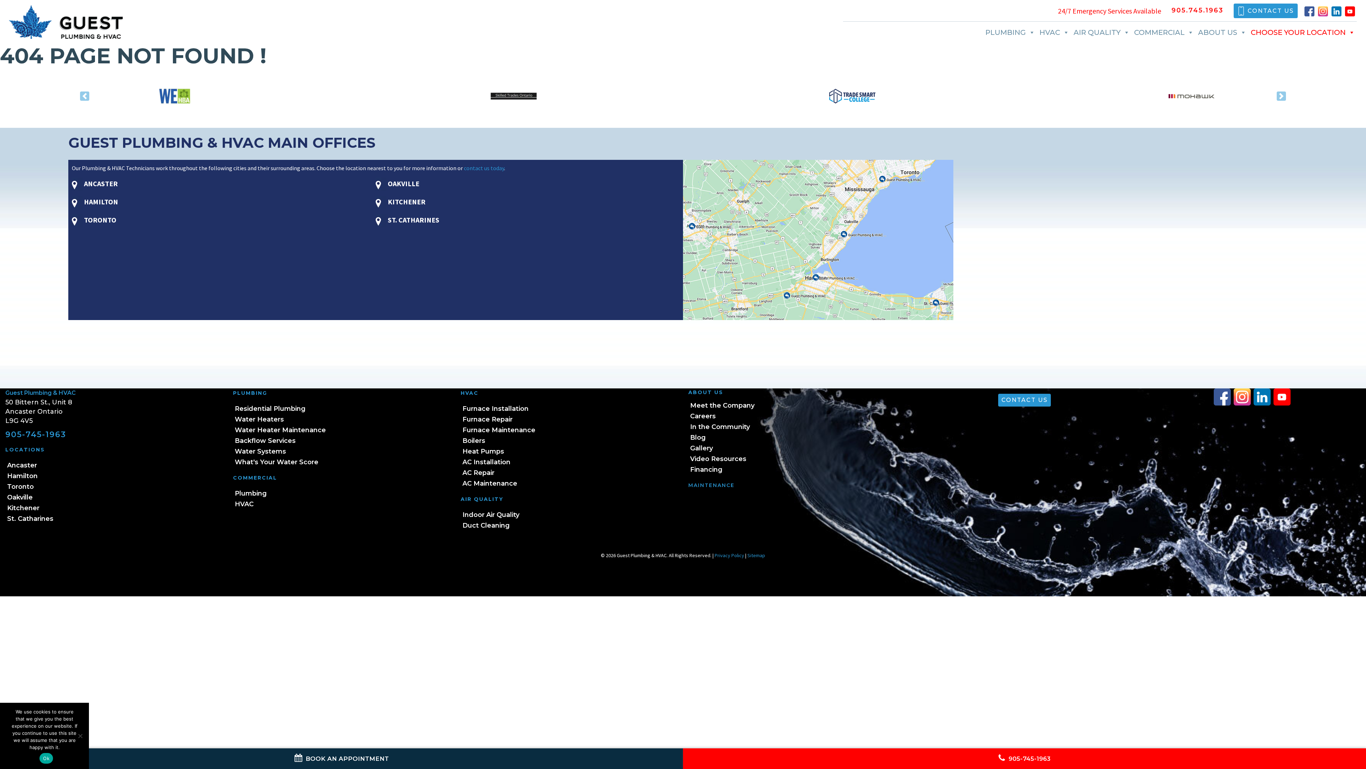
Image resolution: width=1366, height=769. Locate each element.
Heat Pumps (483, 451)
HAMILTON (100, 201)
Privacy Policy (729, 555)
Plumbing (1005, 32)
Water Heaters (259, 419)
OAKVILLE (402, 183)
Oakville (20, 497)
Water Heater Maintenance (280, 430)
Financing (706, 470)
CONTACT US (1271, 10)
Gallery (701, 448)
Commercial (1159, 32)
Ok (46, 758)
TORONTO (99, 219)
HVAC (1049, 32)
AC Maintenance (489, 483)
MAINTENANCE (711, 485)
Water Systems (260, 451)
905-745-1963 (35, 434)
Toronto (20, 487)
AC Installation (486, 462)
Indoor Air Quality (490, 515)
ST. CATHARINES (412, 219)
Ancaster (22, 465)
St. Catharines (30, 519)
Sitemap (756, 555)
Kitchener (23, 508)
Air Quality (1097, 32)
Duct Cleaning (486, 525)
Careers (703, 416)
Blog (698, 437)
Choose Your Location (1298, 32)
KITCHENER (405, 201)
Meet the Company (722, 405)
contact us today (484, 168)
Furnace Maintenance (498, 430)
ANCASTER (100, 183)
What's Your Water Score (276, 462)
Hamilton (22, 476)
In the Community (720, 427)
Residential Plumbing (270, 409)
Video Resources (718, 459)
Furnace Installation (495, 409)
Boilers (473, 441)
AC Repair (478, 473)
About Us (1217, 32)
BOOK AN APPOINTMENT (346, 758)
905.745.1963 (1197, 10)
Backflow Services (265, 441)
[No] (80, 735)
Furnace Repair (487, 419)
